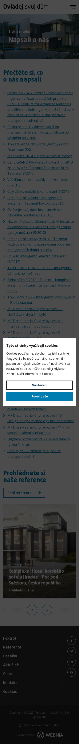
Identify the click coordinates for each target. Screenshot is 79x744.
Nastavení (39, 385)
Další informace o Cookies (35, 374)
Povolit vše (39, 396)
